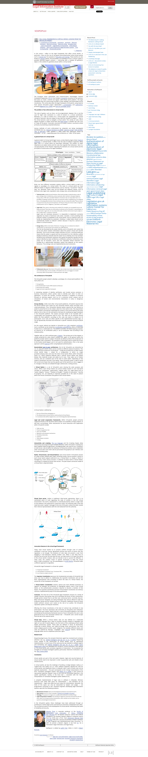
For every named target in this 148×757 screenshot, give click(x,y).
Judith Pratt (64, 728)
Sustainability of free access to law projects (95, 216)
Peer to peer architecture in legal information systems (60, 47)
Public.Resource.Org (94, 211)
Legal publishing (96, 193)
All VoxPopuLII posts (94, 84)
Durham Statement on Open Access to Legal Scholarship (95, 163)
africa (104, 137)
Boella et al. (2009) (65, 671)
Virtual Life (73, 738)
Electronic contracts (52, 44)
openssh (47, 344)
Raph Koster (63, 121)
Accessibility (39, 752)
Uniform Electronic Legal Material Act (94, 221)
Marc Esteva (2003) (42, 651)
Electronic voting (62, 44)
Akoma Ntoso (92, 139)
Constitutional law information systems (94, 156)
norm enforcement (63, 736)
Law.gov (91, 171)
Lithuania (51, 714)
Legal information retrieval (95, 188)
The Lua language (57, 443)
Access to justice (95, 137)
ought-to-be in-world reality (76, 736)
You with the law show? (95, 46)
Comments (92, 96)
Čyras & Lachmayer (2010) (63, 106)
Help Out (71, 11)
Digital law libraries (97, 159)
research (88, 213)
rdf (103, 211)
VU (50, 718)
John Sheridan (96, 169)
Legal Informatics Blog (94, 116)
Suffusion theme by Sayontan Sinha (104, 745)
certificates (79, 325)
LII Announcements (93, 121)
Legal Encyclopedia (62, 11)
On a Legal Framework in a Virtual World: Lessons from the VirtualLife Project (60, 39)
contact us (60, 752)
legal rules (55, 736)
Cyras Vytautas (43, 735)
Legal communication (92, 177)
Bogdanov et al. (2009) (46, 106)
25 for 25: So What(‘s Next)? (96, 44)
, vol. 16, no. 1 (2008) (63, 645)
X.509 (68, 325)
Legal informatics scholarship (95, 184)
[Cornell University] (34, 3)
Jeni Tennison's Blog (94, 110)
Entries (91, 94)
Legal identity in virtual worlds (60, 45)
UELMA (89, 219)
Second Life (42, 57)
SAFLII (93, 213)
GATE (90, 167)
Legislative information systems (97, 204)
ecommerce (61, 42)
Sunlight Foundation (94, 129)
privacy (93, 209)
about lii (50, 752)
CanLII (100, 151)
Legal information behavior (93, 187)
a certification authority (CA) (63, 327)
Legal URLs (95, 197)
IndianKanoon (98, 167)
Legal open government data (97, 190)
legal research (92, 195)
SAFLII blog (91, 127)
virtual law (67, 738)
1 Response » (78, 50)
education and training (62, 57)
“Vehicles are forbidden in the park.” (66, 693)
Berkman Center (93, 106)
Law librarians (93, 173)
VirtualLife (64, 98)
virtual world (79, 738)
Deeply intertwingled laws (95, 52)
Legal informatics (93, 181)
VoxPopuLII (40, 31)
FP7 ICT (50, 98)
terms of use (91, 752)
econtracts (67, 42)
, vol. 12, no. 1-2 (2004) (61, 640)
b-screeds (91, 103)
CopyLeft (67, 629)
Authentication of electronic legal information (95, 149)
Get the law (43, 11)
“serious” (42, 58)
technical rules (60, 738)
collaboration (98, 153)
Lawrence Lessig (68, 130)
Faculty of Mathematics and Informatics (64, 712)
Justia (90, 112)
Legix (89, 119)
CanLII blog (91, 108)
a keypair (60, 335)
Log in (90, 92)
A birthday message (94, 59)
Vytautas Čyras (50, 711)
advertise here (72, 752)
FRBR (98, 165)
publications (79, 105)
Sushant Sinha (100, 213)
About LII (35, 11)
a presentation (67, 105)
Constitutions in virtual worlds (48, 42)
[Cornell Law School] (45, 3)
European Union (72, 44)
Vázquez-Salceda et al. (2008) (54, 130)
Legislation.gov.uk (95, 201)
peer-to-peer (46, 347)
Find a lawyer (51, 11)
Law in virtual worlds (46, 45)
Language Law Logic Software (96, 114)
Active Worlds (69, 561)
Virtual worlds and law (55, 49)
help (81, 752)
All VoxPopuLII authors (94, 82)
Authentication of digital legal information (95, 143)
